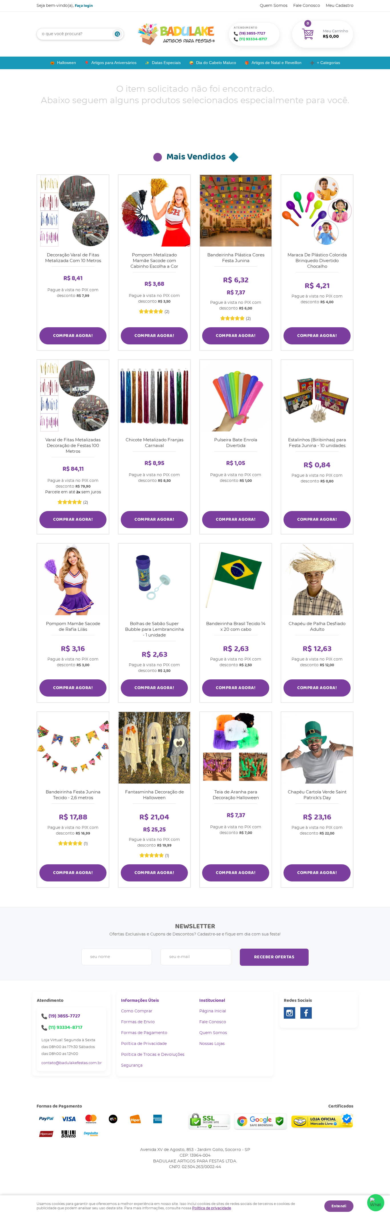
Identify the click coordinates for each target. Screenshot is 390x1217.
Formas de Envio (138, 1022)
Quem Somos (274, 6)
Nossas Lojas (212, 1044)
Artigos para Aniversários (113, 62)
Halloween (66, 62)
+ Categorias (328, 62)
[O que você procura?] (117, 34)
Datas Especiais (166, 62)
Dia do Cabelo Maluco (216, 62)
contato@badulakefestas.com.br (71, 1063)
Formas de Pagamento (144, 1033)
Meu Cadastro (339, 6)
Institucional (212, 1000)
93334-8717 (253, 39)
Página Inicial (212, 1011)
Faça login (84, 6)
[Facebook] (306, 1013)
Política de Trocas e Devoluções (152, 1055)
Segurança (131, 1066)
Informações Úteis (140, 1000)
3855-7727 (252, 33)
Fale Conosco (306, 6)
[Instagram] (289, 1013)
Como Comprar (136, 1011)
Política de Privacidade (144, 1044)
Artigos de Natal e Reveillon (276, 62)
